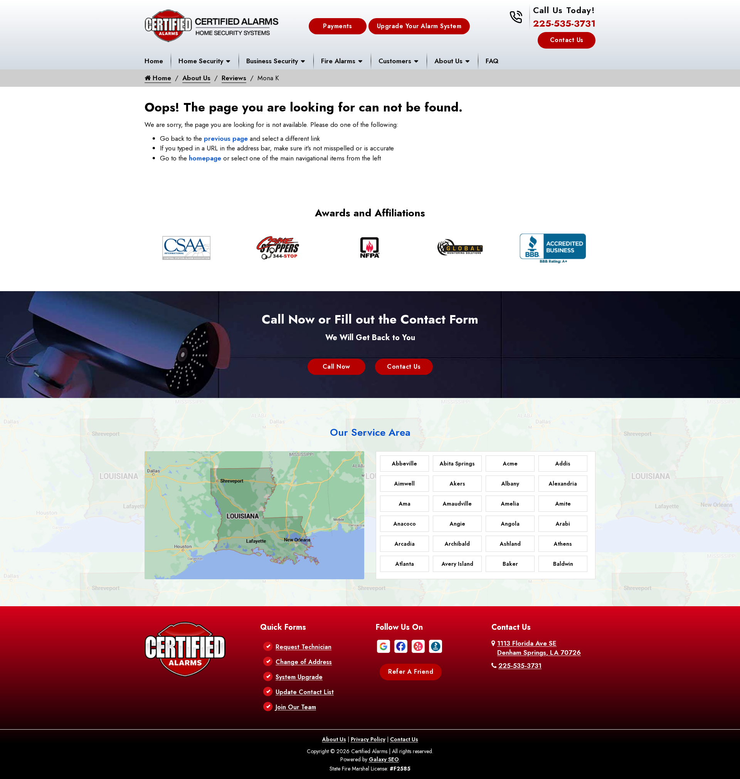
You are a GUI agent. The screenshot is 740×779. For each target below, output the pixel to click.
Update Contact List (305, 692)
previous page (226, 138)
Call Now (336, 366)
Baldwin (563, 564)
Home (154, 61)
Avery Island (457, 564)
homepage (205, 158)
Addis (562, 463)
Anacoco (405, 524)
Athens (563, 544)
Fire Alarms (338, 61)
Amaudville (457, 504)
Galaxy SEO (384, 759)
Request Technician (303, 646)
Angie (457, 524)
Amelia (510, 504)
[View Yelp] (418, 645)
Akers (457, 483)
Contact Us (567, 39)
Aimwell (404, 483)
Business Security (272, 61)
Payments (337, 26)
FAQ (492, 61)
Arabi (563, 524)
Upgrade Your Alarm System (419, 26)
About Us (448, 61)
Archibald (457, 544)
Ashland (510, 544)
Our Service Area (370, 432)
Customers (394, 61)
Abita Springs (457, 463)
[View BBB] (435, 645)
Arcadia (405, 544)
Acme (510, 463)
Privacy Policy (368, 739)
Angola (510, 524)
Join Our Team (296, 707)
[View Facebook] (401, 645)
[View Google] (383, 645)
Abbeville (404, 463)
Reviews (234, 78)
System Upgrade (299, 677)
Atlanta (404, 564)
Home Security (200, 61)
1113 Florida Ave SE (539, 648)
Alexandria (563, 483)
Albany (510, 483)
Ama (404, 504)
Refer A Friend (410, 671)
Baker (510, 564)
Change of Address (304, 662)
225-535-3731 (564, 23)
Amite (563, 504)
